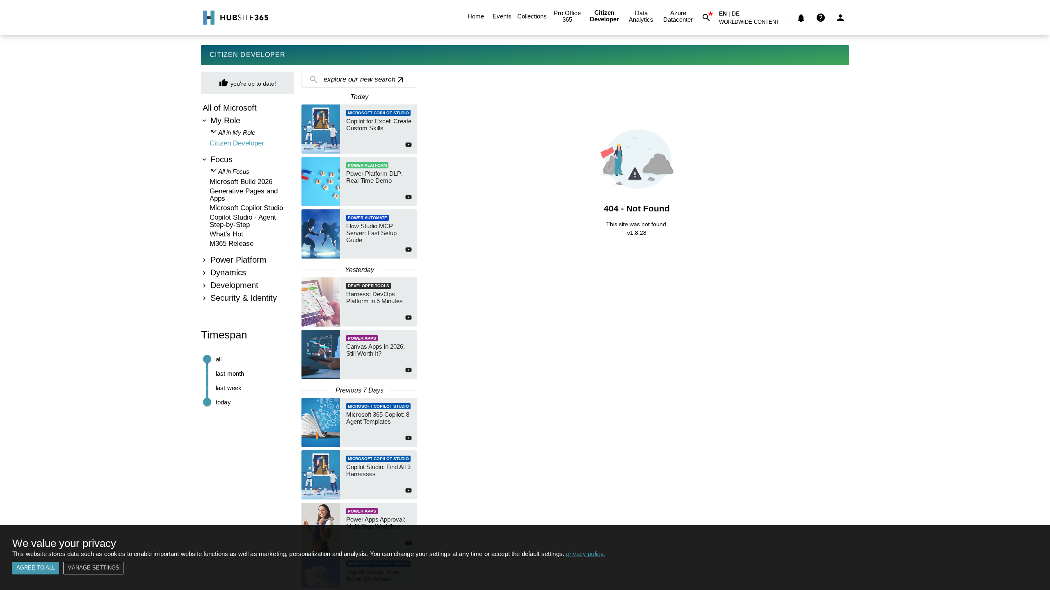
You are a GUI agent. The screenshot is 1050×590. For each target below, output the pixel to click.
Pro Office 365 (567, 16)
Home (476, 16)
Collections (532, 16)
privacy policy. (585, 553)
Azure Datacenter (678, 16)
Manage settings (93, 568)
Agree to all (35, 568)
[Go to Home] (234, 17)
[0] (801, 17)
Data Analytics (641, 16)
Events (502, 16)
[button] (754, 24)
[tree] (247, 204)
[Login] (840, 17)
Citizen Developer (604, 16)
